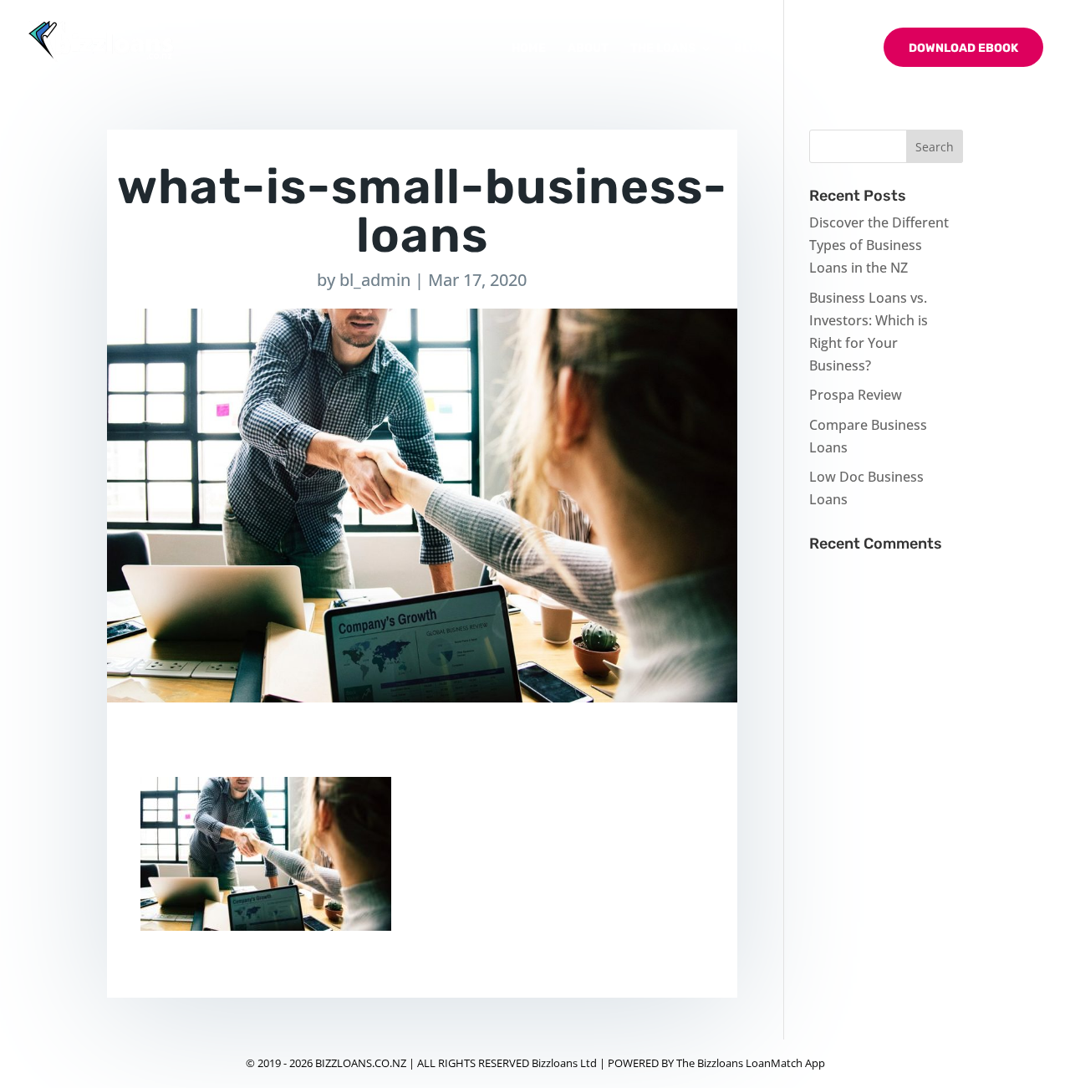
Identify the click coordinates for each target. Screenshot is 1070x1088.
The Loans (663, 49)
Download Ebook (963, 48)
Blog (750, 49)
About (588, 49)
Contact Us (824, 49)
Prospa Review (855, 395)
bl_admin (374, 279)
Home (529, 49)
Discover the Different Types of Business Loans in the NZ (879, 245)
